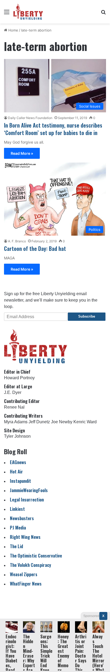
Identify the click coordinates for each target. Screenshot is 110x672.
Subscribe (86, 316)
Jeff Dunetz (39, 422)
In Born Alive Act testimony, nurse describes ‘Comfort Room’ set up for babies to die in (53, 129)
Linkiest (17, 508)
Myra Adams (16, 422)
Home (12, 30)
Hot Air (16, 471)
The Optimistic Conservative (36, 555)
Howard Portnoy (19, 377)
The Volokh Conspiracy (30, 565)
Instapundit (20, 480)
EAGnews (18, 462)
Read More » (22, 153)
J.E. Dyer (12, 392)
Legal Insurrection (27, 499)
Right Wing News (25, 536)
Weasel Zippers (23, 574)
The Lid (16, 546)
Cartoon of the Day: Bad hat (35, 248)
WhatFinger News (26, 583)
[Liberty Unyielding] (28, 12)
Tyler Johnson (17, 436)
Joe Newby (61, 422)
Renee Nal (14, 407)
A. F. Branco (17, 241)
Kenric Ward (85, 422)
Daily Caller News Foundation (30, 118)
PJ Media (18, 527)
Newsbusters (22, 518)
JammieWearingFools (29, 490)
